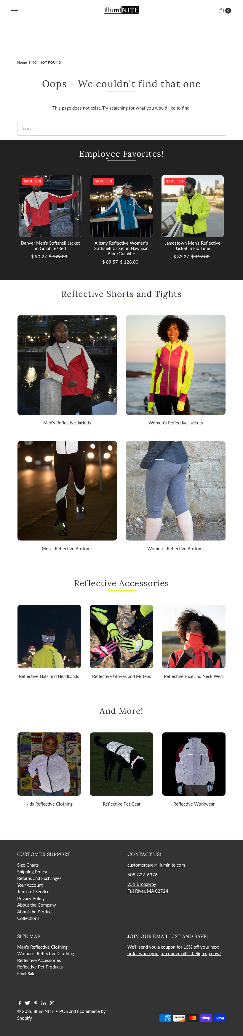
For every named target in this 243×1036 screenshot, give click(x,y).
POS (63, 1011)
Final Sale (26, 973)
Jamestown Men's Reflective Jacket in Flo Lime (192, 245)
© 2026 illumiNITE (35, 1011)
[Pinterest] (35, 1003)
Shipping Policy (32, 871)
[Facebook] (20, 1003)
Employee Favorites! (121, 153)
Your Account (30, 885)
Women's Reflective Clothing (45, 953)
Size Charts (28, 864)
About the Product (35, 911)
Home (22, 62)
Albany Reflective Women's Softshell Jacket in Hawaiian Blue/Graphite (121, 248)
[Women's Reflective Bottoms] (176, 491)
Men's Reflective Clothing (42, 947)
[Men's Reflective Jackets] (67, 365)
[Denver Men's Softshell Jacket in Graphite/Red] (50, 206)
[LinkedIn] (43, 1003)
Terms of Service (33, 891)
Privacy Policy (31, 898)
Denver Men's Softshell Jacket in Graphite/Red (50, 245)
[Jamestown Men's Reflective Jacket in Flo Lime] (193, 206)
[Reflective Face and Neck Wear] (194, 636)
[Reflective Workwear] (194, 764)
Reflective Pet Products (40, 966)
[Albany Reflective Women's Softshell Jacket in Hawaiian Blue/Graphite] (121, 206)
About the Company (36, 904)
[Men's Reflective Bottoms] (67, 491)
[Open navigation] (14, 10)
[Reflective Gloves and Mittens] (121, 636)
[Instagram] (52, 1003)
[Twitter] (27, 1003)
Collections (28, 918)
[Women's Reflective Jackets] (176, 365)
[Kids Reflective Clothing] (49, 764)
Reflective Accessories (39, 960)
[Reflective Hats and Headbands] (49, 636)
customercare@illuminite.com (156, 864)
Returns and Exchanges (39, 878)
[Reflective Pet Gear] (121, 764)
